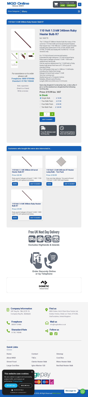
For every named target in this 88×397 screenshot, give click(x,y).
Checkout (71, 5)
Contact (35, 354)
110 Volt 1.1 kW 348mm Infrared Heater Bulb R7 (25, 171)
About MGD (11, 358)
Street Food (11, 362)
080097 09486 (16, 324)
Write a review (22, 91)
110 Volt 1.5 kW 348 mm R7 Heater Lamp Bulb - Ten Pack (60, 171)
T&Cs (34, 358)
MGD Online (56, 393)
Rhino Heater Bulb (63, 362)
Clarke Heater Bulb (39, 362)
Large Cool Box (13, 366)
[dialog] (18, 382)
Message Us (71, 391)
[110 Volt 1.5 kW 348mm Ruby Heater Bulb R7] (22, 39)
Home (9, 354)
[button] (18, 390)
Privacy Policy (17, 381)
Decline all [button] (25, 385)
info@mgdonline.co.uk (58, 324)
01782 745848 (16, 332)
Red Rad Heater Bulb (64, 366)
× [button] (32, 372)
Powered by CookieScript (18, 392)
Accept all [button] (11, 385)
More (15, 184)
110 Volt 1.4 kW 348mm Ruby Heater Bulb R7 (26, 205)
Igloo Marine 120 (38, 366)
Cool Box (60, 358)
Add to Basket (47, 119)
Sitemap (59, 354)
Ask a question (22, 85)
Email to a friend (23, 88)
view (62, 5)
